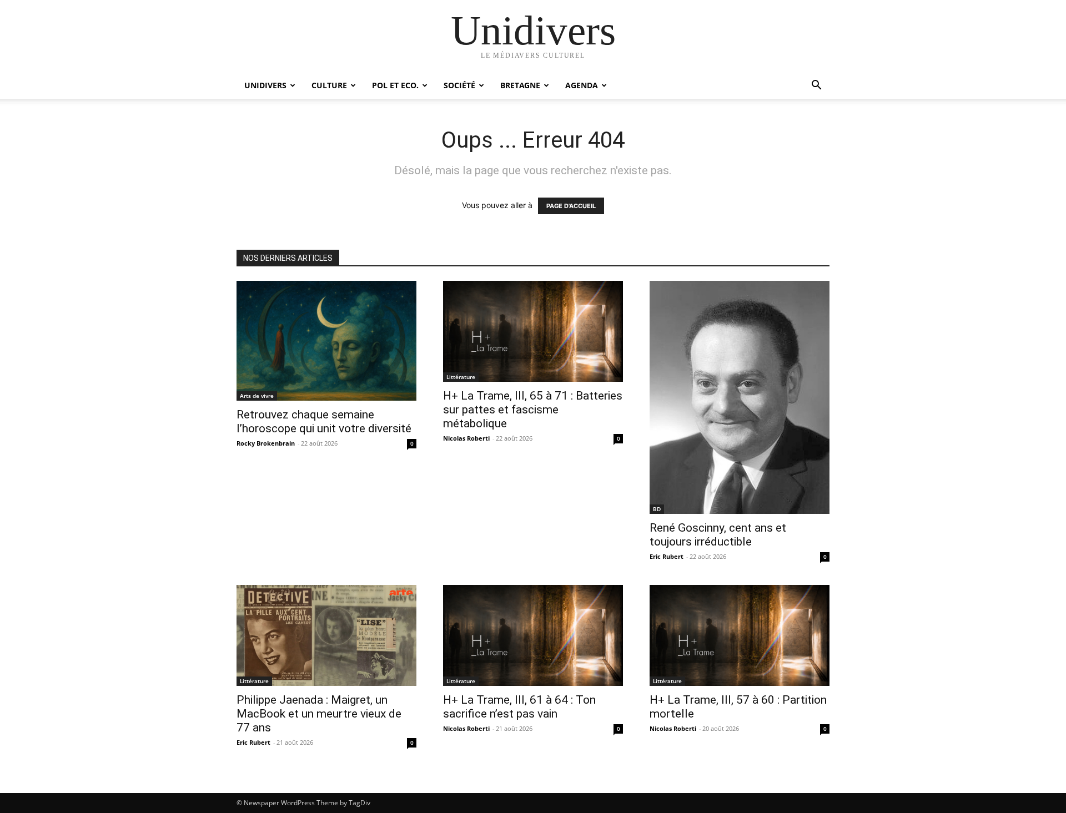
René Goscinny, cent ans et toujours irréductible (718, 534)
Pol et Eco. (395, 85)
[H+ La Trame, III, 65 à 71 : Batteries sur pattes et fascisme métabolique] (533, 331)
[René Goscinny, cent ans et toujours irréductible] (739, 397)
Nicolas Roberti (466, 438)
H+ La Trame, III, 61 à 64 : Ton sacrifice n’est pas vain (519, 706)
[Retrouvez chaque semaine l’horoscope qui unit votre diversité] (326, 341)
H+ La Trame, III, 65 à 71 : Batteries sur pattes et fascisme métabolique (532, 409)
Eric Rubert (666, 556)
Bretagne (520, 85)
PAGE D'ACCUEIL (571, 206)
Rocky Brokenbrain (266, 443)
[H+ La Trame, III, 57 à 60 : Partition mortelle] (739, 635)
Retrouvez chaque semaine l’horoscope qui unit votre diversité (324, 421)
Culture (329, 85)
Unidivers (265, 85)
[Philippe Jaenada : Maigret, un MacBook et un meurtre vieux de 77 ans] (326, 635)
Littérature (460, 377)
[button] (816, 86)
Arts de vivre (257, 396)
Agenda (581, 85)
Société (459, 85)
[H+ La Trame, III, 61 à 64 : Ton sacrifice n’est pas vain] (533, 635)
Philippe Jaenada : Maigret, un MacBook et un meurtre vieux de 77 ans (319, 713)
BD (657, 509)
